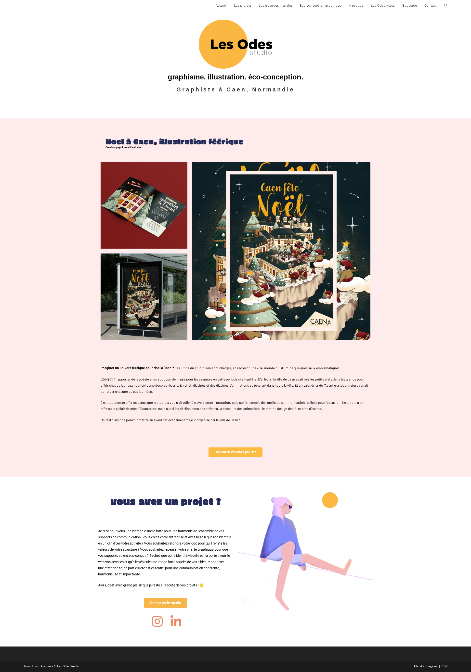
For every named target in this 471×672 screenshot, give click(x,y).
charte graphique (200, 549)
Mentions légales (425, 666)
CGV (444, 666)
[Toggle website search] (446, 5)
